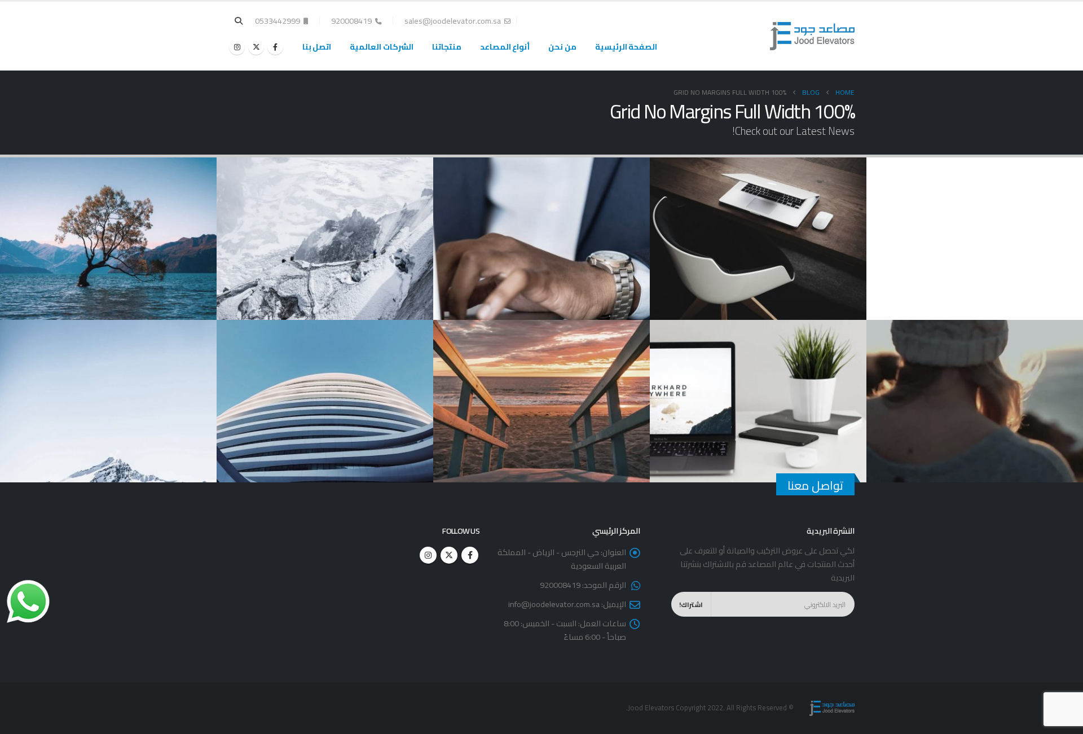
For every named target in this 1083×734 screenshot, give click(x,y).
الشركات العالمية (381, 46)
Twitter (449, 555)
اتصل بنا (317, 46)
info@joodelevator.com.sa (554, 604)
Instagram (428, 555)
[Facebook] (275, 47)
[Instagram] (237, 47)
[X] (256, 47)
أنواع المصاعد (505, 46)
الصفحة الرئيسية (626, 46)
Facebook (469, 555)
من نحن (562, 46)
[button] (239, 21)
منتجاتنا (446, 46)
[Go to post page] (756, 238)
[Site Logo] (812, 36)
